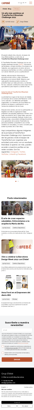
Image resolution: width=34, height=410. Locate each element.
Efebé (5, 9)
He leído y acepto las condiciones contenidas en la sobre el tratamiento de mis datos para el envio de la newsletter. (18, 348)
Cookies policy (28, 387)
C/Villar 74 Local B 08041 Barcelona (12, 377)
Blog (9, 9)
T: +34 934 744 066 (7, 380)
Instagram (14, 152)
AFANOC (21, 64)
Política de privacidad (22, 343)
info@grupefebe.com (8, 382)
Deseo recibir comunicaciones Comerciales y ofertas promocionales (17, 353)
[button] (16, 181)
